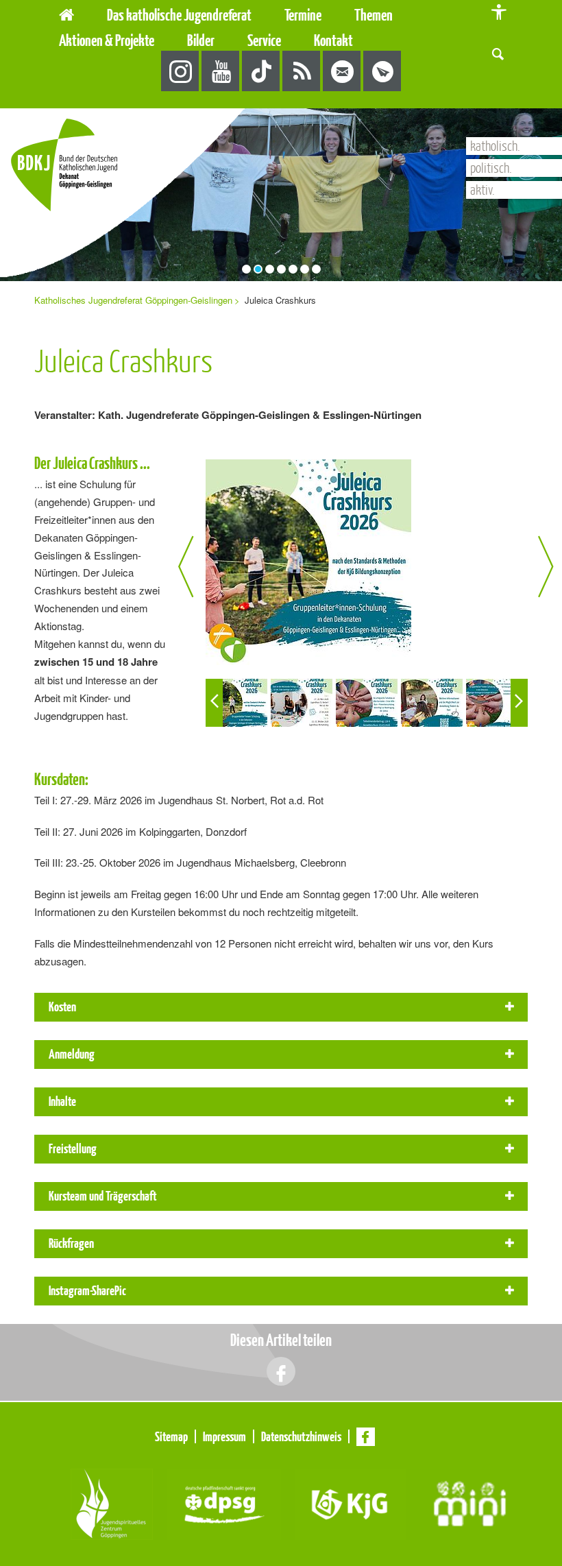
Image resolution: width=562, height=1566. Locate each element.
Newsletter (383, 71)
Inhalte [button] (62, 1101)
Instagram (180, 71)
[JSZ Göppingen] (112, 1502)
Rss (302, 71)
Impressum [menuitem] (224, 1436)
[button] (498, 52)
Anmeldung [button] (72, 1054)
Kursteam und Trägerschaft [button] (103, 1196)
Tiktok (261, 71)
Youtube (221, 71)
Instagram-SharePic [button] (87, 1290)
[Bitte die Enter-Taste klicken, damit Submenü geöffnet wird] (259, 15)
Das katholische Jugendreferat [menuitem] (179, 15)
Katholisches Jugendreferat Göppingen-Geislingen (133, 299)
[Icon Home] (66, 12)
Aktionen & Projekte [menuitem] (106, 40)
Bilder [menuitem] (201, 40)
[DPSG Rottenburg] (224, 1502)
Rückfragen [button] (71, 1243)
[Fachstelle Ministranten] (470, 1502)
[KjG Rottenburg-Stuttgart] (350, 1502)
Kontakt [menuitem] (333, 40)
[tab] (281, 1007)
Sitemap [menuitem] (171, 1436)
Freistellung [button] (73, 1148)
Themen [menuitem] (373, 15)
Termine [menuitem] (302, 15)
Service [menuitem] (264, 40)
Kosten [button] (62, 1006)
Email (342, 71)
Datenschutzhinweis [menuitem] (301, 1436)
